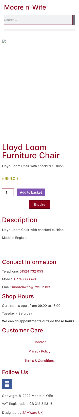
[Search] (74, 20)
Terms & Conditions (39, 361)
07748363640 (25, 279)
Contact (39, 342)
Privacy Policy (39, 351)
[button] (39, 30)
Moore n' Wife (25, 7)
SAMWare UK (32, 413)
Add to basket (31, 192)
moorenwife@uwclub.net (31, 287)
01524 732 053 (31, 271)
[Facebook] (7, 384)
